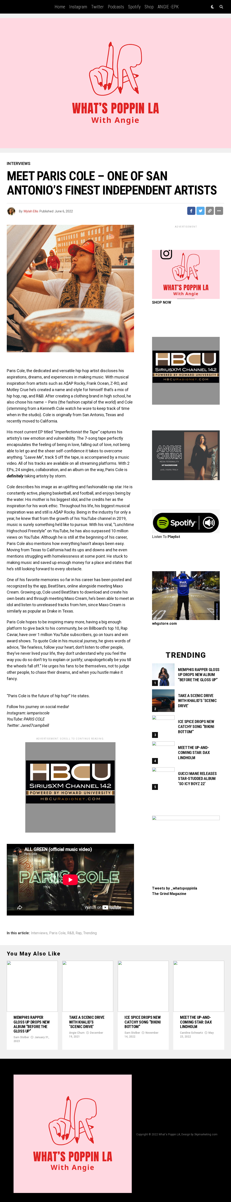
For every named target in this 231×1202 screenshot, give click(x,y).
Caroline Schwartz (191, 1032)
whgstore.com (164, 623)
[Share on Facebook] (191, 211)
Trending (90, 933)
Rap (79, 933)
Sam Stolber (21, 1037)
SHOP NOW (161, 302)
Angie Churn (77, 1032)
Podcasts (116, 6)
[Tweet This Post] (200, 211)
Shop (149, 6)
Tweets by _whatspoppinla (174, 888)
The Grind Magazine (169, 894)
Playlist (174, 537)
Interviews (39, 933)
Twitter (97, 6)
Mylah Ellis (31, 211)
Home (60, 6)
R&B (70, 933)
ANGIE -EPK (168, 6)
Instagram (78, 6)
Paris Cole (57, 933)
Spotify (134, 6)
